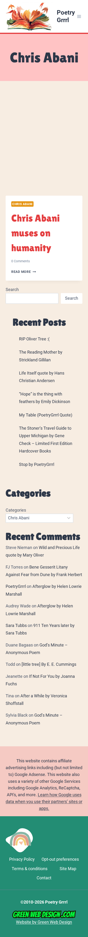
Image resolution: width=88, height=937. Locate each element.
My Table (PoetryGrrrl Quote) (45, 414)
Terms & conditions (29, 868)
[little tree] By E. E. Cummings (49, 664)
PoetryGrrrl (16, 586)
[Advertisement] (44, 144)
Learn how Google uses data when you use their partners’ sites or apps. (44, 801)
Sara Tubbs (16, 625)
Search (12, 289)
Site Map (68, 868)
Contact (44, 877)
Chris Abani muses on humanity (35, 232)
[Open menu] (79, 16)
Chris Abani (22, 204)
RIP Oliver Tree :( (34, 338)
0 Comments (20, 261)
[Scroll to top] (82, 871)
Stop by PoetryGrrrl (36, 464)
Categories (16, 510)
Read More (23, 272)
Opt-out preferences (60, 859)
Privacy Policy (22, 859)
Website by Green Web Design (44, 922)
